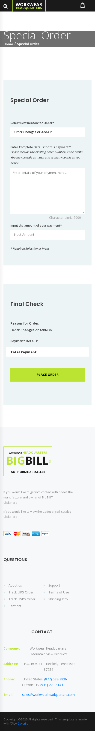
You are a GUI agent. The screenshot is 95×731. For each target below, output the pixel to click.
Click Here (10, 503)
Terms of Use (58, 592)
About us (15, 585)
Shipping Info (58, 599)
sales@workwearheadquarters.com (48, 694)
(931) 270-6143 (51, 685)
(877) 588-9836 (55, 679)
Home (8, 44)
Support (54, 585)
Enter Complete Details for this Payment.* (46, 155)
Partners (15, 606)
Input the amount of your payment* (36, 225)
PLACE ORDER (48, 374)
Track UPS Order (21, 592)
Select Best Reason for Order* (32, 123)
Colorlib (23, 723)
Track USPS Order (22, 599)
